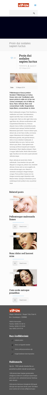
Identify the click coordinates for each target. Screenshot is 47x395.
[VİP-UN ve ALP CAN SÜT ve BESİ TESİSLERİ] (23, 5)
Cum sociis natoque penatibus (19, 291)
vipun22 (32, 66)
